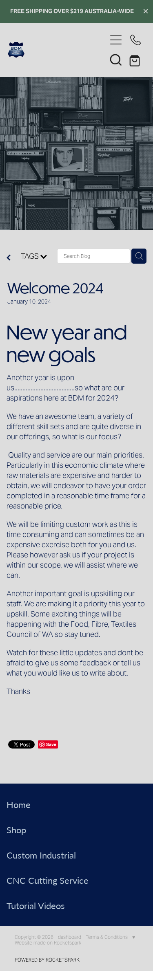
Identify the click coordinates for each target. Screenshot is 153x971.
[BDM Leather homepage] (57, 50)
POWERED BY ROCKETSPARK (47, 960)
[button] (116, 59)
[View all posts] (9, 258)
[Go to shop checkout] (135, 59)
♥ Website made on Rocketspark (75, 940)
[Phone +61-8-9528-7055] (135, 40)
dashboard (69, 937)
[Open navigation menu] (116, 40)
